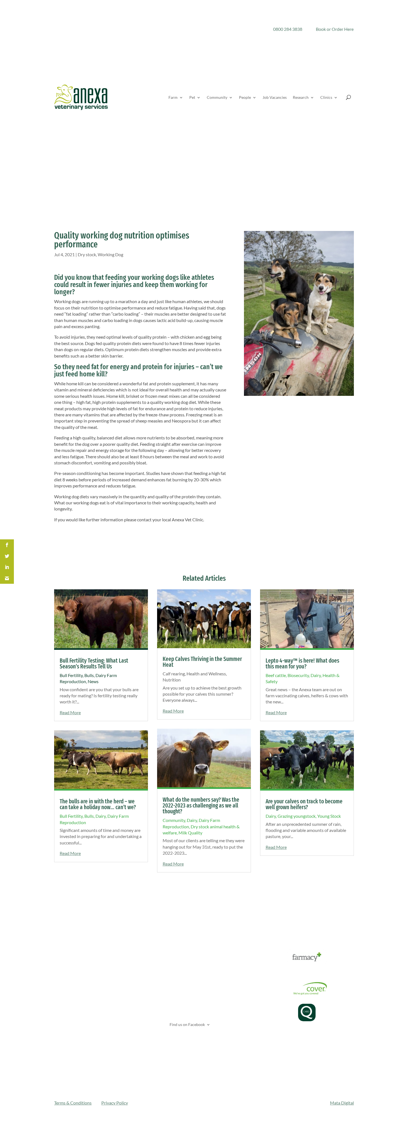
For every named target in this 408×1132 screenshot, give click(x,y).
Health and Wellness (206, 673)
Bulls (89, 675)
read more (70, 712)
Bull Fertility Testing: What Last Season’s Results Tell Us (94, 663)
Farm (173, 97)
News (93, 681)
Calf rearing (174, 673)
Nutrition (172, 679)
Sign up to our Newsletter (194, 1039)
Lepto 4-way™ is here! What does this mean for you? (302, 663)
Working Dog (110, 254)
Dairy (100, 816)
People (245, 97)
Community (217, 97)
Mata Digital (342, 1102)
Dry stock (87, 254)
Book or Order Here (335, 29)
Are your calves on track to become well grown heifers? (304, 804)
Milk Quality (190, 832)
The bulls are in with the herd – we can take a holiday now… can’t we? (98, 804)
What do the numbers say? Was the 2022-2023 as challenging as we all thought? (201, 805)
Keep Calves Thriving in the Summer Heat (202, 661)
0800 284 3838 (287, 29)
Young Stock (329, 816)
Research (301, 97)
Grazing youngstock (297, 816)
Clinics (326, 97)
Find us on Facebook (187, 1024)
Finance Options (275, 971)
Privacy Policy (114, 1102)
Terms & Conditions (73, 1102)
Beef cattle (276, 675)
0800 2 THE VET (182, 966)
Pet (192, 97)
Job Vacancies (275, 97)
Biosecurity (298, 675)
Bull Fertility (71, 675)
